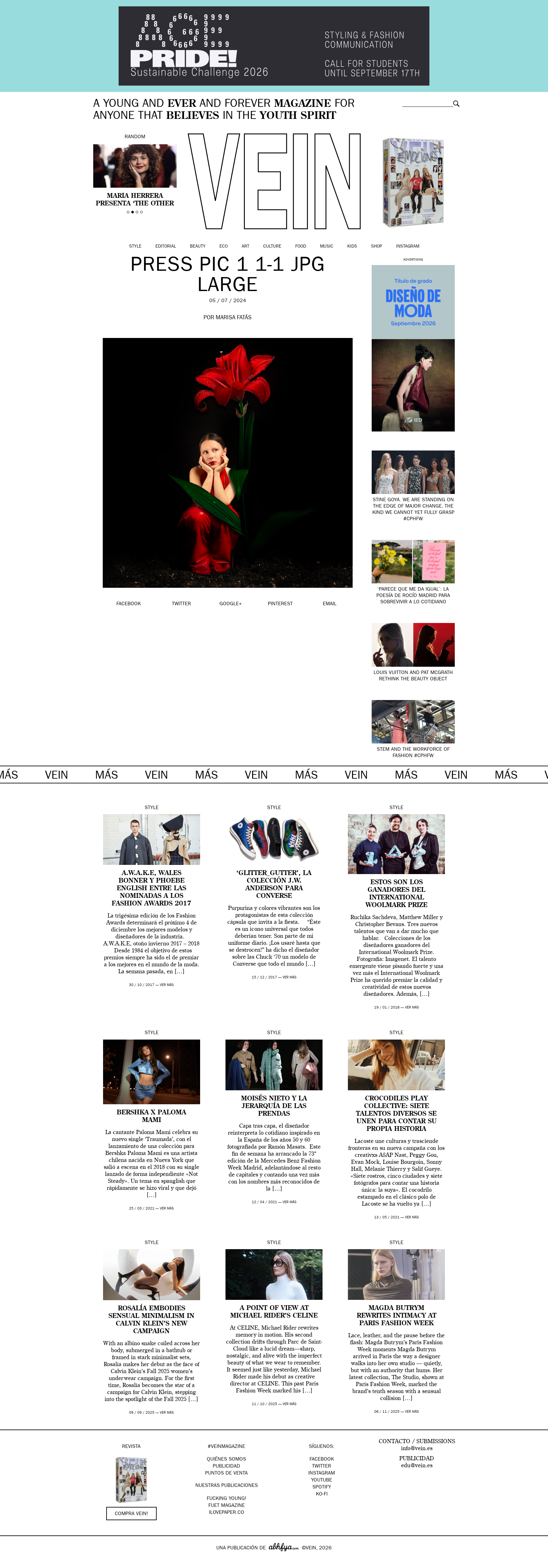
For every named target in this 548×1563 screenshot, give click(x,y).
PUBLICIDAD (226, 1466)
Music (326, 246)
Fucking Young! (226, 1498)
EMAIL (329, 604)
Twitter (321, 1466)
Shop (376, 246)
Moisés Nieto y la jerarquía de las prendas (274, 1106)
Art (245, 246)
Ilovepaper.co (226, 1512)
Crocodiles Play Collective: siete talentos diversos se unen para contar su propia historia (396, 1114)
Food (300, 246)
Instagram (407, 246)
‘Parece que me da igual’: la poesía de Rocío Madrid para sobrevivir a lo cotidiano (413, 596)
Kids (352, 246)
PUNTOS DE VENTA (226, 1473)
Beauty (198, 246)
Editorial (165, 246)
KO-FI (322, 1494)
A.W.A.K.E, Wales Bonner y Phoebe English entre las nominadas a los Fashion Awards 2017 (151, 888)
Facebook (322, 1459)
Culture (272, 246)
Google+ (11, 1559)
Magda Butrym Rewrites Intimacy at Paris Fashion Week (396, 1316)
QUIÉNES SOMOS (226, 1459)
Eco (223, 246)
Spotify (321, 1487)
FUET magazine (226, 1505)
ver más (167, 985)
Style (135, 246)
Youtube (321, 1480)
